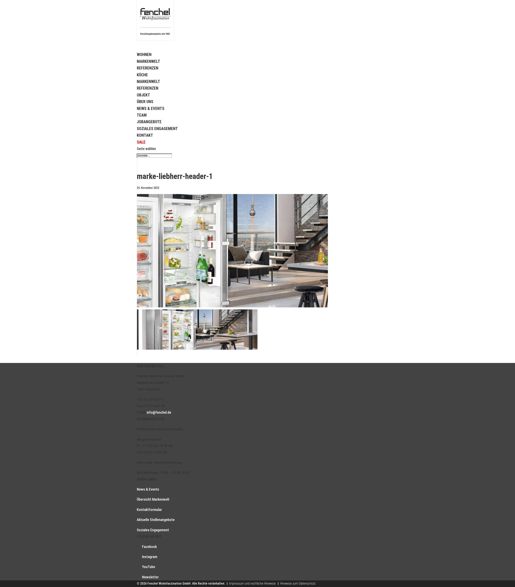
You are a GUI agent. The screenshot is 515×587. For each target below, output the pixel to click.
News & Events (150, 108)
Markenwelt (148, 61)
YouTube (148, 567)
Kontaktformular (149, 509)
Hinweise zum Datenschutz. (298, 583)
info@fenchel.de (159, 412)
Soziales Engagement (157, 128)
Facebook (149, 547)
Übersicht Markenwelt (153, 499)
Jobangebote (149, 121)
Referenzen (147, 68)
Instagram (149, 557)
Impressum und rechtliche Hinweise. (252, 583)
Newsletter (150, 577)
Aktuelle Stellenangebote (156, 520)
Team (142, 115)
